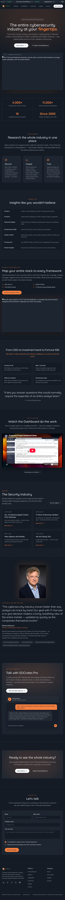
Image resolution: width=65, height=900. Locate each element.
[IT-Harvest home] (6, 6)
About (48, 871)
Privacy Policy (26, 894)
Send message (12, 850)
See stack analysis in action (12, 292)
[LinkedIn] (3, 882)
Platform (16, 6)
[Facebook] (11, 882)
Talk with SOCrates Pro (16, 691)
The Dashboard (32, 871)
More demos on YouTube (31, 472)
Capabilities (24, 6)
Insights (41, 6)
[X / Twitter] (7, 882)
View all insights (54, 503)
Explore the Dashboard (41, 45)
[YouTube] (15, 882)
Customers (33, 6)
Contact (48, 6)
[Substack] (19, 882)
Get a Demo (58, 6)
